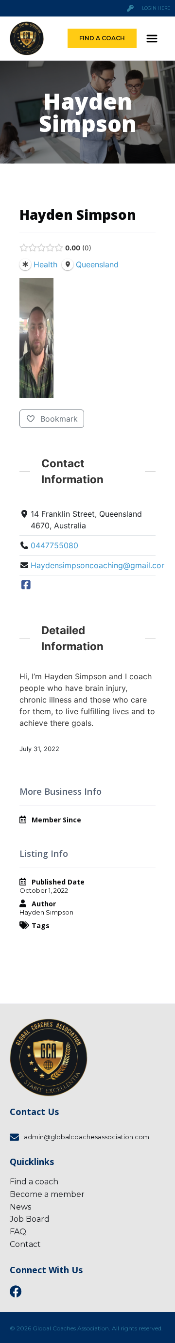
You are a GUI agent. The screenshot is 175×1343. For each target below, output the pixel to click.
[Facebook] (26, 585)
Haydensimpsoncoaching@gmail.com (99, 565)
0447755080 (54, 545)
